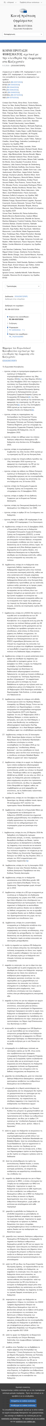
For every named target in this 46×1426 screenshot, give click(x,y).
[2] (41, 379)
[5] (33, 410)
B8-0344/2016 (12, 87)
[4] (19, 405)
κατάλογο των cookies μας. (26, 1421)
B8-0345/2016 (12, 90)
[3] (29, 397)
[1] (19, 379)
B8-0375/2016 (12, 98)
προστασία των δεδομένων (11, 1419)
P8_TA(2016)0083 (16, 337)
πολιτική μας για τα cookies (35, 1419)
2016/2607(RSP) (21, 296)
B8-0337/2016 (16, 82)
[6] (27, 861)
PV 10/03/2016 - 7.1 (17, 330)
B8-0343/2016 (13, 85)
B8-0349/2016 (13, 92)
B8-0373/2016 (16, 95)
